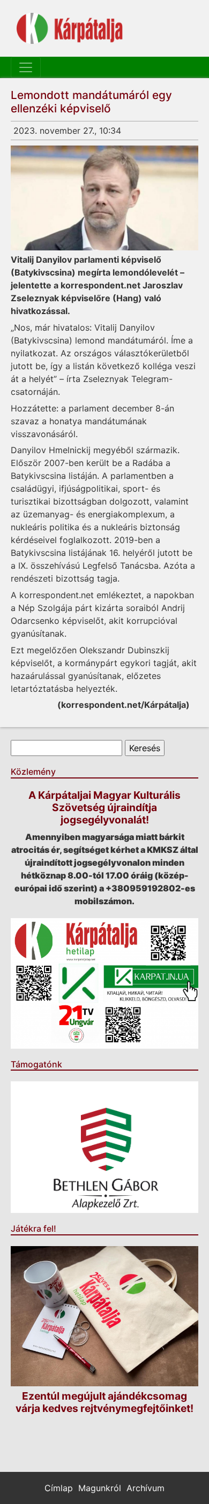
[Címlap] (70, 28)
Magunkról (99, 1488)
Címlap (58, 1488)
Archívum (145, 1488)
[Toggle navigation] (26, 67)
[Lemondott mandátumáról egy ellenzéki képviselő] (104, 198)
